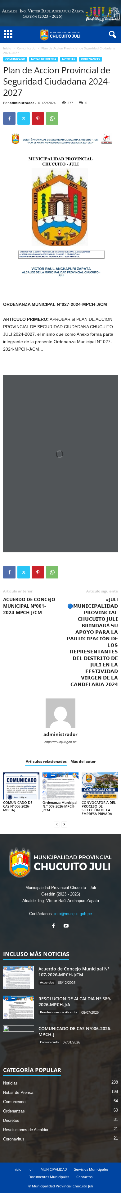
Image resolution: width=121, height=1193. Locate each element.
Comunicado (26, 48)
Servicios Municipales (91, 1169)
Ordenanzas (90, 59)
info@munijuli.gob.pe (73, 913)
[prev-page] (57, 824)
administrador (22, 102)
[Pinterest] (38, 118)
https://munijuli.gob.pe (60, 742)
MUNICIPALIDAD (54, 1169)
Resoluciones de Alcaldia (58, 1012)
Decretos (11, 1120)
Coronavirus (14, 1139)
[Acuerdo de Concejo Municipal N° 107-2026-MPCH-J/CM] (18, 977)
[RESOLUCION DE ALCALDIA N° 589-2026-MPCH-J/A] (18, 1007)
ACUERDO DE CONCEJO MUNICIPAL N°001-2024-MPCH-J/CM (29, 605)
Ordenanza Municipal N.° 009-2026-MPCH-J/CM (60, 806)
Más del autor (83, 761)
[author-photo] (60, 713)
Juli (31, 1169)
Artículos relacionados (46, 761)
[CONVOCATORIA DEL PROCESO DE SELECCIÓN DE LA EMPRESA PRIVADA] (100, 785)
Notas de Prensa (43, 59)
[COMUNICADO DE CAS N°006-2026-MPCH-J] (21, 785)
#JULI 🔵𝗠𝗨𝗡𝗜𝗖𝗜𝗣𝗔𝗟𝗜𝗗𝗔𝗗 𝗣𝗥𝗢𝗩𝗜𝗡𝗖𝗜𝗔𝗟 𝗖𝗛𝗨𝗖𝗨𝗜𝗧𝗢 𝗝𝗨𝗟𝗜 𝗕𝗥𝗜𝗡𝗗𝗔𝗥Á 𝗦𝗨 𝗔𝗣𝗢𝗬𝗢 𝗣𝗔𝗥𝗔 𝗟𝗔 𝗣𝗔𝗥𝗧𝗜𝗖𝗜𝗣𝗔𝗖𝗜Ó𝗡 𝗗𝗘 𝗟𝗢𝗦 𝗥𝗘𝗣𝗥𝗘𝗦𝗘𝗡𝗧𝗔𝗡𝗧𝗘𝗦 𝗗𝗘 (92, 641)
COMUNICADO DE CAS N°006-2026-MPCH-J (17, 806)
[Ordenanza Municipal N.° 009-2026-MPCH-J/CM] (61, 785)
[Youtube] (67, 926)
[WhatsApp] (52, 118)
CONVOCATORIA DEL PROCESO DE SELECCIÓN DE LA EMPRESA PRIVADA (99, 808)
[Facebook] (9, 118)
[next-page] (64, 824)
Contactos (84, 1176)
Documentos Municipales (49, 1176)
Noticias (68, 59)
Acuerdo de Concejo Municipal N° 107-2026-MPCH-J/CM (74, 972)
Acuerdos (47, 982)
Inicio (7, 48)
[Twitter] (23, 118)
